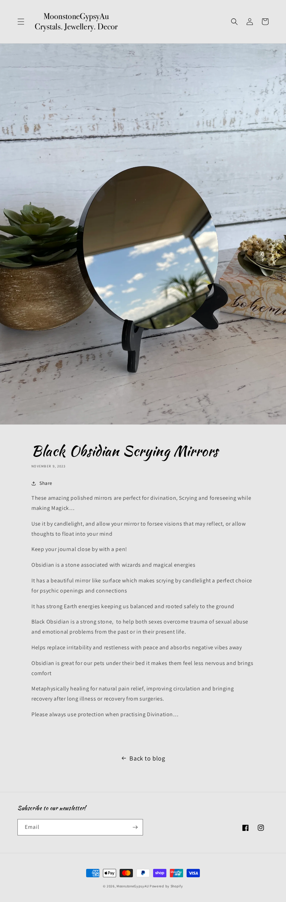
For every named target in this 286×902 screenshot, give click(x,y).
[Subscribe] (135, 827)
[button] (21, 21)
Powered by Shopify (166, 886)
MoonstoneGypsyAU (132, 886)
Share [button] (45, 483)
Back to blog (147, 758)
